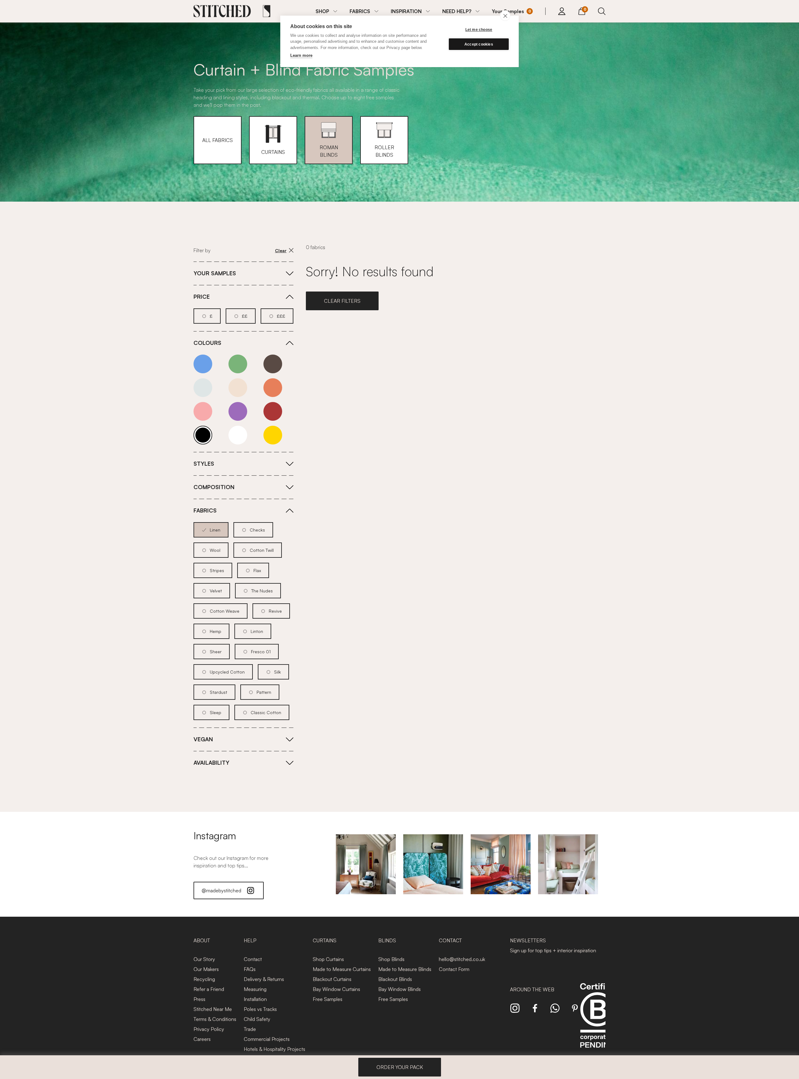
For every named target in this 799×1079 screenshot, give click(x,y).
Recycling (204, 979)
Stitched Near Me (213, 1009)
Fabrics (205, 510)
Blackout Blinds (395, 979)
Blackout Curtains (332, 979)
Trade (250, 1029)
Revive (275, 611)
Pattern (264, 692)
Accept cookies (478, 44)
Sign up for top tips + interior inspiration (553, 950)
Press (199, 999)
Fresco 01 (261, 651)
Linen (215, 529)
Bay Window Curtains (336, 989)
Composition (214, 486)
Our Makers (206, 969)
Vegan (203, 739)
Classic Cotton (266, 712)
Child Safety (257, 1019)
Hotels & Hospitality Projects (274, 1049)
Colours (207, 342)
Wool (215, 550)
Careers (202, 1039)
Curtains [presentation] (324, 940)
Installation (255, 999)
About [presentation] (202, 940)
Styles (204, 463)
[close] (505, 15)
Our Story (204, 959)
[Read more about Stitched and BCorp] (597, 1022)
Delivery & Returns (264, 979)
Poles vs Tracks (260, 1009)
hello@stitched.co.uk (462, 959)
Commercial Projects (267, 1039)
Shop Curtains (328, 959)
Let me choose (479, 29)
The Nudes (262, 590)
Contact (253, 959)
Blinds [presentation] (387, 940)
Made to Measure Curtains (342, 969)
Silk (277, 671)
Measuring (255, 989)
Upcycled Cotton (227, 671)
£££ (281, 316)
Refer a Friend (209, 989)
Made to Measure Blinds (404, 969)
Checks (257, 529)
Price (202, 296)
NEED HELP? (456, 11)
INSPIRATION (406, 11)
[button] (218, 140)
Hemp (215, 631)
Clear (281, 250)
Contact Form (454, 969)
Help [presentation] (250, 940)
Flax (257, 570)
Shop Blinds (391, 959)
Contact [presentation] (450, 940)
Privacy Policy (209, 1029)
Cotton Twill (262, 550)
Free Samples (327, 999)
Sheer (216, 651)
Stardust (218, 692)
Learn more (301, 55)
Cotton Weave (224, 611)
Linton (257, 631)
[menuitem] (326, 11)
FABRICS (360, 11)
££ (245, 316)
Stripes (217, 570)
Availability (211, 762)
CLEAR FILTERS (342, 301)
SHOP (322, 11)
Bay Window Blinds (399, 989)
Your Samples (215, 273)
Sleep (215, 712)
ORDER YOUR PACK (399, 1067)
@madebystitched (221, 890)
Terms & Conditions (215, 1019)
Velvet (216, 590)
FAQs (250, 969)
